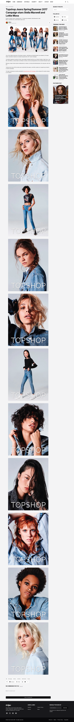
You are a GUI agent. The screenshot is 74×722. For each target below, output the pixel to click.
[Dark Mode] (65, 2)
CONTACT (47, 1)
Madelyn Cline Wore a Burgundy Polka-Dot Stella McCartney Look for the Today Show (63, 62)
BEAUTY (40, 1)
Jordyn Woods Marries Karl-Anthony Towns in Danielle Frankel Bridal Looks (63, 76)
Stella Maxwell (24, 678)
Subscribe (65, 707)
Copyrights (66, 719)
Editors (55, 719)
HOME (14, 1)
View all (21, 686)
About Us (50, 719)
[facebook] (7, 713)
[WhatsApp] (22, 682)
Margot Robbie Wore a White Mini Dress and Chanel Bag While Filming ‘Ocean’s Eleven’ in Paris (63, 69)
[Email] (25, 682)
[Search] (67, 2)
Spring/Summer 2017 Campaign (30, 71)
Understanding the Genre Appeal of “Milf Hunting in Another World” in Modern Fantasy (63, 49)
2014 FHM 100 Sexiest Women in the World (63, 55)
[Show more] (28, 682)
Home (7, 6)
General (29, 709)
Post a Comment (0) (28, 697)
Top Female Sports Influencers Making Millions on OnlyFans (63, 28)
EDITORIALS (26, 1)
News (38, 709)
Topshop (28, 678)
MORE (51, 1)
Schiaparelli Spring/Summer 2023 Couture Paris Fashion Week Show (63, 34)
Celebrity (14, 678)
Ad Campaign (11, 6)
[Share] (49, 22)
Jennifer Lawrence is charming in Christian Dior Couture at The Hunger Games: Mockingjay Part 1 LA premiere (63, 41)
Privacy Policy (60, 719)
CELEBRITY (34, 1)
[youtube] (16, 713)
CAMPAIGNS (19, 1)
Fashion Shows (40, 707)
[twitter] (10, 713)
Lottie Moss (19, 678)
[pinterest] (13, 713)
